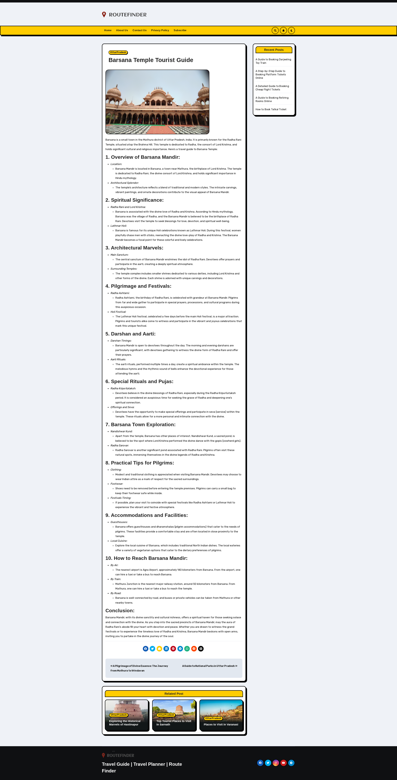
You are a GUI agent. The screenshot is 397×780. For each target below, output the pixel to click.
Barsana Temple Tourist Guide (151, 60)
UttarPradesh (118, 52)
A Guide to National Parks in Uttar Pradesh (208, 665)
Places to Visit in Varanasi (221, 724)
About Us (122, 30)
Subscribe (180, 30)
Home (108, 30)
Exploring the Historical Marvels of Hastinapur (125, 723)
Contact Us (140, 30)
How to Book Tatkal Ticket (271, 109)
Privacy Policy (160, 30)
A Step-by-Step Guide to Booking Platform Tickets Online (271, 74)
